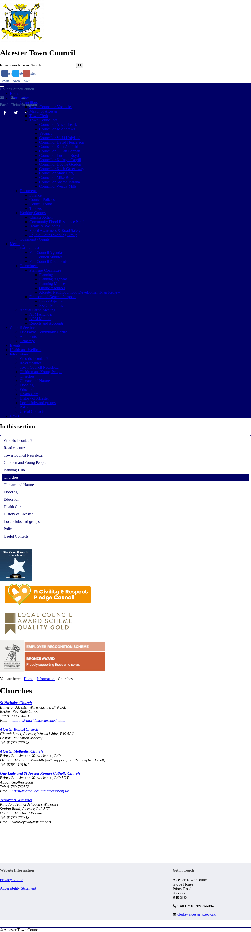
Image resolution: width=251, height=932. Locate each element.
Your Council (20, 98)
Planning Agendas (53, 279)
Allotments (28, 336)
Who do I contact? (34, 358)
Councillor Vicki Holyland (59, 138)
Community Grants (34, 239)
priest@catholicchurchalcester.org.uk (40, 791)
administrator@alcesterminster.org (38, 720)
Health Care (29, 394)
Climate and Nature (35, 381)
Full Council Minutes (45, 257)
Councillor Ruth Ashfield (58, 146)
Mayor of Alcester (43, 111)
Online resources (52, 288)
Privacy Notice (11, 880)
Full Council (29, 248)
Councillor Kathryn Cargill (60, 160)
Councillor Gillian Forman (59, 151)
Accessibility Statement (18, 888)
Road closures (30, 363)
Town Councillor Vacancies (50, 107)
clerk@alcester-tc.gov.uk (52, 81)
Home (28, 679)
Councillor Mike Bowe (57, 177)
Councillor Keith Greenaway (61, 169)
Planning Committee (45, 270)
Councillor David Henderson (61, 142)
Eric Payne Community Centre (43, 332)
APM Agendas (40, 314)
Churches (27, 376)
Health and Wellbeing (26, 350)
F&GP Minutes (51, 305)
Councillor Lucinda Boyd (59, 155)
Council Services (23, 328)
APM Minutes (40, 319)
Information (19, 354)
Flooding (27, 385)
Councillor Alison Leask (58, 124)
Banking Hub (14, 470)
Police (24, 407)
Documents (28, 191)
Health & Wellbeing (44, 226)
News (14, 416)
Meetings (17, 244)
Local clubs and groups (38, 403)
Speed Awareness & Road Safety (55, 230)
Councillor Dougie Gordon (60, 164)
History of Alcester (34, 398)
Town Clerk (38, 116)
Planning (46, 275)
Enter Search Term (14, 65)
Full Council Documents (48, 261)
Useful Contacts (32, 411)
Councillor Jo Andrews (57, 129)
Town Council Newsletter (40, 367)
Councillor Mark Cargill (57, 173)
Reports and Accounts (46, 323)
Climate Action (41, 217)
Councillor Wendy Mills (57, 186)
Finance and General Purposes (52, 297)
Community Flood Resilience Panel (56, 222)
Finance (35, 195)
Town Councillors (43, 120)
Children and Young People (41, 372)
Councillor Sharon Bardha (59, 182)
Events (15, 345)
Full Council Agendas (46, 252)
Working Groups (33, 213)
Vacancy (45, 133)
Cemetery (27, 341)
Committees (29, 266)
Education (27, 389)
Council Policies (42, 199)
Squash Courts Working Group (53, 235)
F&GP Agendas (51, 301)
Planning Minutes (52, 283)
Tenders (35, 208)
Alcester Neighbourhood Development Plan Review (79, 292)
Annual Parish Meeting (37, 310)
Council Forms (40, 204)
